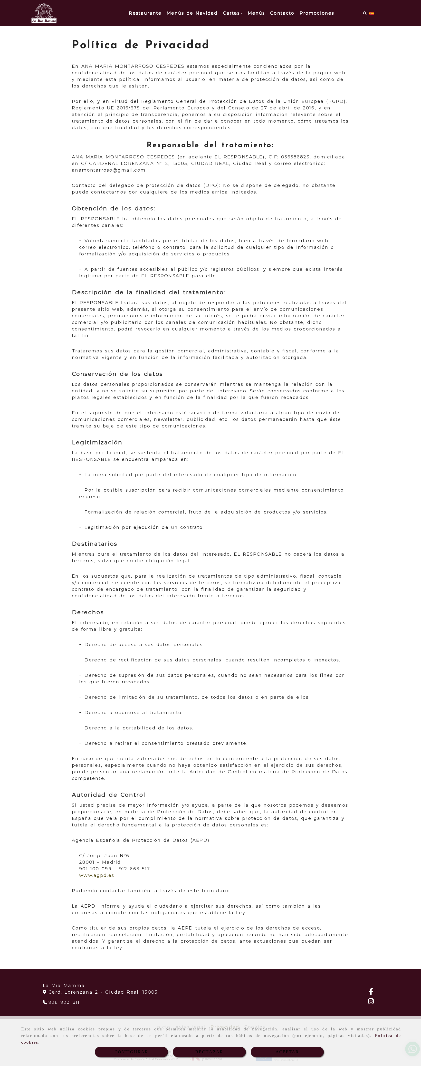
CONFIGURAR (131, 1051)
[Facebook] (371, 992)
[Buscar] (365, 13)
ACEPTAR (287, 1051)
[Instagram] (371, 1002)
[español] (371, 13)
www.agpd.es (96, 875)
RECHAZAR (209, 1051)
